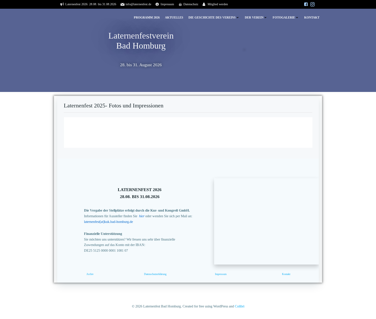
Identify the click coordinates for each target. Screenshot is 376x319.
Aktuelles (174, 17)
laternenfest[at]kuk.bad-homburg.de (108, 222)
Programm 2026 (147, 17)
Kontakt (311, 17)
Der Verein (254, 17)
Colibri (239, 306)
